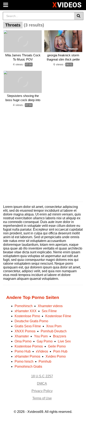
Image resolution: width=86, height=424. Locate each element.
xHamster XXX (26, 311)
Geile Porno (57, 346)
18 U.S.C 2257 (42, 376)
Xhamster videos (50, 306)
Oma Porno (23, 341)
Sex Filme (49, 311)
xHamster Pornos (27, 356)
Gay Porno (45, 341)
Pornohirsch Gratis (28, 366)
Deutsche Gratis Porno (31, 321)
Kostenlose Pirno (27, 316)
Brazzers (59, 336)
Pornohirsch (24, 306)
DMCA (42, 383)
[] (78, 16)
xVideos (42, 351)
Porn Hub (60, 351)
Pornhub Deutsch (54, 331)
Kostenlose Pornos (29, 346)
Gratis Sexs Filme (28, 326)
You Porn (41, 336)
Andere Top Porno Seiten (32, 297)
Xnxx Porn (54, 326)
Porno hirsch (24, 361)
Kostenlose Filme (58, 316)
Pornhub (45, 361)
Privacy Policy (42, 391)
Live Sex (64, 341)
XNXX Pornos (25, 331)
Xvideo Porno (56, 356)
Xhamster (22, 336)
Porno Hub (23, 351)
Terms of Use (42, 398)
